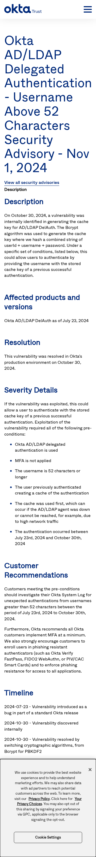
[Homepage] (42, 9)
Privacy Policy (39, 798)
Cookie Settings (48, 837)
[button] (86, 9)
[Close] (90, 769)
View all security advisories (31, 182)
